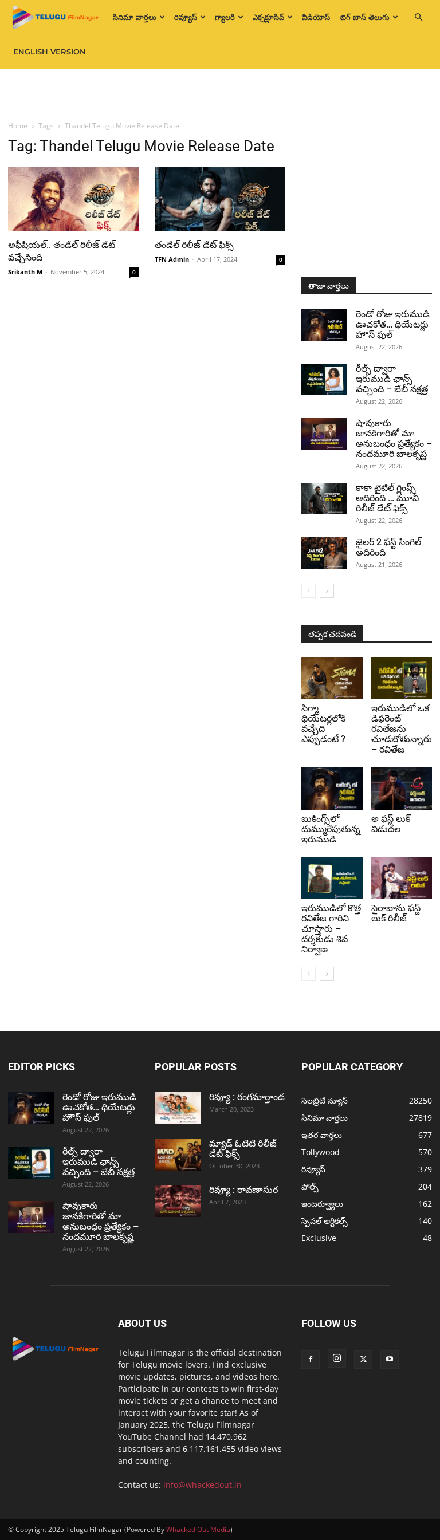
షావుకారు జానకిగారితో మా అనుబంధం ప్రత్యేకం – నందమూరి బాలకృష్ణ (394, 438)
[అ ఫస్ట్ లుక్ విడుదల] (402, 788)
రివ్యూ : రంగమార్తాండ (247, 1097)
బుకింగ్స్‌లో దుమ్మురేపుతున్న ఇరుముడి (330, 829)
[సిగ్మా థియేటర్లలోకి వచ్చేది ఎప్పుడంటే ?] (332, 678)
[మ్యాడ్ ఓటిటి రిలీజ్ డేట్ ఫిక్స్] (178, 1155)
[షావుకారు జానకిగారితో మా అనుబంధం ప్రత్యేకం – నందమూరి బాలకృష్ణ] (324, 434)
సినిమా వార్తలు (134, 17)
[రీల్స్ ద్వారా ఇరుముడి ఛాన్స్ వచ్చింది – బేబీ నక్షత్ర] (324, 379)
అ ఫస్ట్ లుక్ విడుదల (390, 823)
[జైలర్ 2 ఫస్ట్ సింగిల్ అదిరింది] (324, 553)
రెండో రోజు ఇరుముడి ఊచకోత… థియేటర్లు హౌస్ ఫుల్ (393, 324)
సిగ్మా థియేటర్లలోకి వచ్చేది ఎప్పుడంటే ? (323, 724)
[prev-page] (308, 591)
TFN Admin (172, 259)
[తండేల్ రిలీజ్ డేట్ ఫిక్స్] (220, 199)
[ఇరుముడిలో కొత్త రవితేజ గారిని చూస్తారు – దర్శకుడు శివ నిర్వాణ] (332, 878)
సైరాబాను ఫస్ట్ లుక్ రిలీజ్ (396, 913)
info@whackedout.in (202, 1484)
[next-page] (327, 591)
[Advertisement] (220, 94)
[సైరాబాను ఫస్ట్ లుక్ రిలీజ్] (402, 878)
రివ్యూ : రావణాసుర (243, 1189)
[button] (418, 17)
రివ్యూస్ (185, 17)
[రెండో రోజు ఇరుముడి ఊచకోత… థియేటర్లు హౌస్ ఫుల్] (324, 325)
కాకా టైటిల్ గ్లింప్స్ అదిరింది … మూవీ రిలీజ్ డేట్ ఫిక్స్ (387, 498)
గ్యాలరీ (225, 17)
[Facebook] (310, 1359)
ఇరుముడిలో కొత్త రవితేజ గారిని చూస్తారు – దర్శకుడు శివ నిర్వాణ (331, 929)
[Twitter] (363, 1359)
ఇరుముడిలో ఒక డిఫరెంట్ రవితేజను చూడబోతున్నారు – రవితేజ (401, 729)
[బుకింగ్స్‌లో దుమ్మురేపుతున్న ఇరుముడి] (332, 788)
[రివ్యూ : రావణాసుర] (178, 1201)
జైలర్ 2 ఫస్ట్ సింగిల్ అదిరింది (388, 547)
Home (18, 126)
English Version (49, 51)
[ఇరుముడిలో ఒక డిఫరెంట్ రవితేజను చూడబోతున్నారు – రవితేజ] (402, 678)
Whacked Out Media (198, 1529)
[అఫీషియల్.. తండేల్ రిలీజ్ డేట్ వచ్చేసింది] (73, 199)
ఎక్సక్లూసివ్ (268, 17)
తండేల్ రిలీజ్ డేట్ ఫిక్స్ (194, 244)
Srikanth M (25, 271)
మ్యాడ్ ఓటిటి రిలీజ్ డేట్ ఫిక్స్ (243, 1148)
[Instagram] (337, 1358)
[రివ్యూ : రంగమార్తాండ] (178, 1108)
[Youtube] (389, 1359)
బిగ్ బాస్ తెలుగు (365, 17)
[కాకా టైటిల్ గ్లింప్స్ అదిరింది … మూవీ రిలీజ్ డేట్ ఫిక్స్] (324, 498)
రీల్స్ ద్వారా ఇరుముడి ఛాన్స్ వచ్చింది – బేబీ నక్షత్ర (392, 379)
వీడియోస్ (316, 17)
